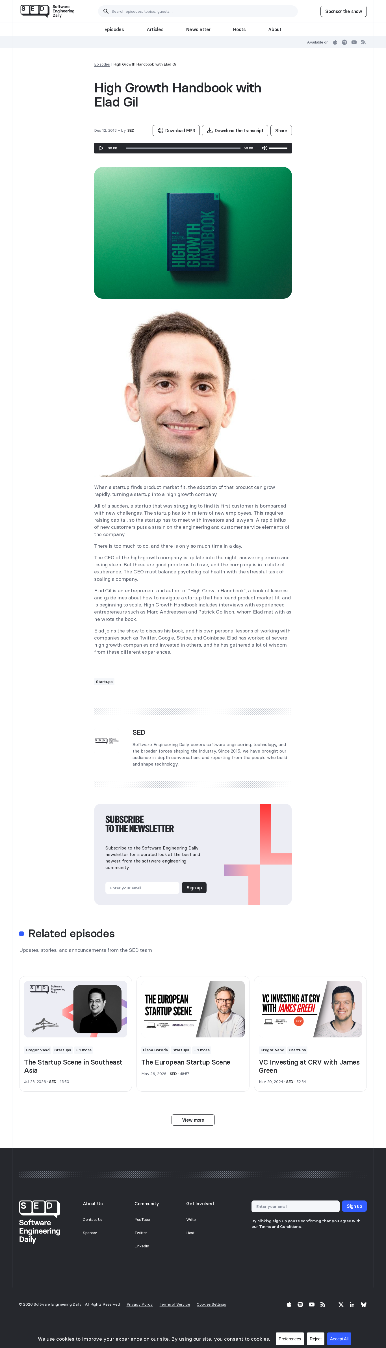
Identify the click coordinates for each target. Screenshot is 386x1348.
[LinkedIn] (352, 1304)
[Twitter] (341, 1304)
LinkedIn (142, 1246)
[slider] (183, 148)
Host (190, 1232)
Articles (155, 29)
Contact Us (92, 1219)
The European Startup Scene (185, 1062)
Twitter (141, 1232)
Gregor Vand (38, 1049)
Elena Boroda (155, 1049)
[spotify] (344, 42)
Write (191, 1219)
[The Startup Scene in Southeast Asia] (75, 1009)
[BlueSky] (363, 1304)
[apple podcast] (335, 42)
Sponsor (90, 1232)
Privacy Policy (140, 1304)
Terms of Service (175, 1304)
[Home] (47, 11)
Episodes (114, 29)
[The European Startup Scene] (192, 1009)
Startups (104, 681)
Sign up (194, 887)
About (274, 29)
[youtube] (354, 42)
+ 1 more (84, 1049)
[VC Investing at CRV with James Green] (310, 1009)
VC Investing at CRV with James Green (309, 1066)
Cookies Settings (211, 1304)
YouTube (142, 1219)
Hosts (239, 29)
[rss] (364, 42)
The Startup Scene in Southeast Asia (73, 1066)
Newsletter (198, 29)
